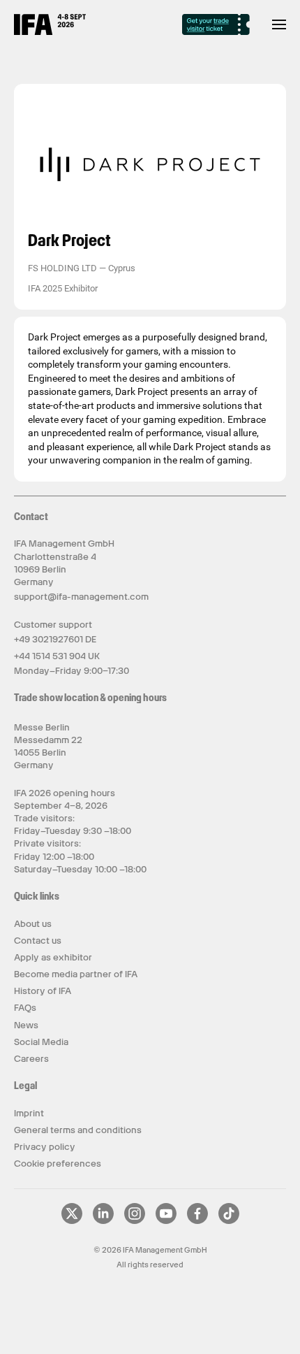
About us (33, 924)
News (26, 1025)
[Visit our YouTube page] (166, 1221)
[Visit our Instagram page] (134, 1221)
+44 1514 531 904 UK (57, 656)
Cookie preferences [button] (57, 1163)
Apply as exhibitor (53, 957)
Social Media (41, 1042)
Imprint (29, 1113)
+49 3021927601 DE (55, 639)
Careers (31, 1058)
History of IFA (42, 991)
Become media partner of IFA (75, 974)
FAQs (25, 1007)
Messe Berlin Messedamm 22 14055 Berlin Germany (48, 746)
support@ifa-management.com (81, 596)
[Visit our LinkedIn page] (103, 1221)
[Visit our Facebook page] (197, 1221)
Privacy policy (44, 1146)
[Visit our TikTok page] (228, 1221)
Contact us (37, 940)
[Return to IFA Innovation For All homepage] (50, 31)
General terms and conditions (78, 1130)
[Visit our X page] (71, 1221)
